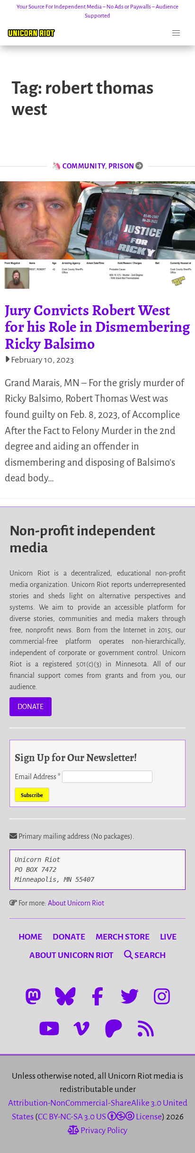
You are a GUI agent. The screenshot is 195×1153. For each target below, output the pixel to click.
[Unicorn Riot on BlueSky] (65, 996)
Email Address (38, 776)
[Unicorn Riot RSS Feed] (146, 1028)
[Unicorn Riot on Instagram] (162, 996)
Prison (121, 166)
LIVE (168, 936)
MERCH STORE (123, 936)
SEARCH (149, 955)
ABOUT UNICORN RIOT (71, 955)
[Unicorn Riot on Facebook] (97, 996)
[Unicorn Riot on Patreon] (114, 1028)
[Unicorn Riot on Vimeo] (81, 1028)
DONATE (31, 706)
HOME (30, 936)
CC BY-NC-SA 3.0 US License (100, 1116)
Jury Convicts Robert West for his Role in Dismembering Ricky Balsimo (97, 327)
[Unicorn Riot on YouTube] (49, 1028)
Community (83, 166)
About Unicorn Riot (76, 903)
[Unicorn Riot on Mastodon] (33, 996)
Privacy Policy (103, 1130)
